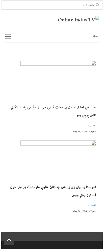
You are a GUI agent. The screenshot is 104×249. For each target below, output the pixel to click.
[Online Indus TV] (52, 20)
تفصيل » (92, 125)
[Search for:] (52, 5)
